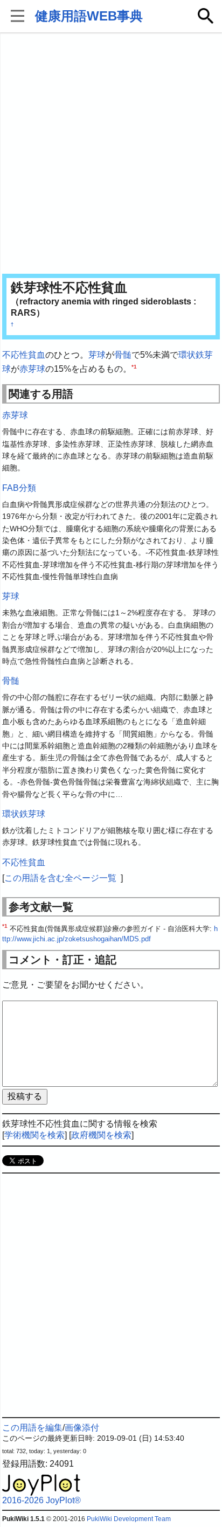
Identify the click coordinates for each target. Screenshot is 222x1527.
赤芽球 (32, 368)
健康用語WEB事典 (89, 16)
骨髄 (122, 354)
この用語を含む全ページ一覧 (60, 878)
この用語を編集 (32, 1427)
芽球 (97, 354)
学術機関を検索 (34, 1135)
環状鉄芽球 (23, 813)
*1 (134, 366)
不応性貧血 (23, 354)
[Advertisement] (111, 154)
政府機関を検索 (101, 1135)
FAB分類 (19, 487)
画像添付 (82, 1427)
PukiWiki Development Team (129, 1519)
